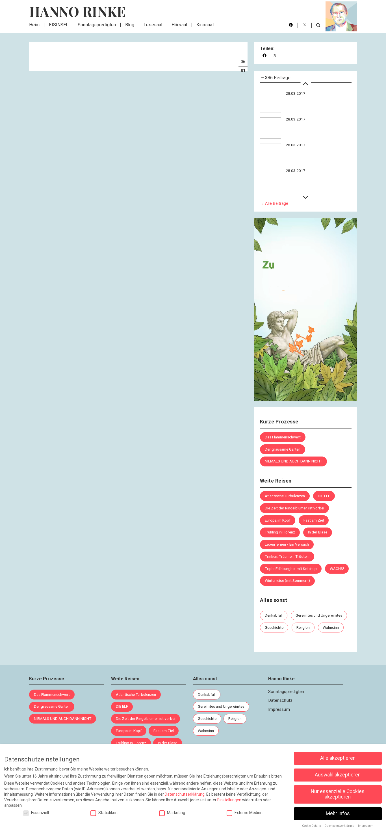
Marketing (176, 812)
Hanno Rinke (77, 11)
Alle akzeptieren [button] (337, 758)
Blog (129, 24)
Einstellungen (229, 800)
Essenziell (40, 812)
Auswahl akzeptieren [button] (338, 775)
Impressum (279, 709)
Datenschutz (280, 700)
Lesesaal (153, 24)
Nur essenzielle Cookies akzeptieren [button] (338, 794)
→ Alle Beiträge (274, 203)
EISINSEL (58, 24)
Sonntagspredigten (97, 24)
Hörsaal (179, 24)
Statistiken (108, 812)
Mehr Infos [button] (338, 813)
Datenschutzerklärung (185, 794)
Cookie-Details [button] (312, 826)
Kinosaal (205, 24)
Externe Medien (249, 812)
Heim (34, 24)
